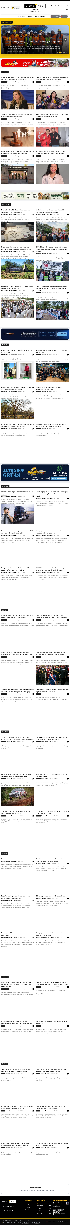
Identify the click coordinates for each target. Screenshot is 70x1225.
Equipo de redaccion (46, 863)
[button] (67, 9)
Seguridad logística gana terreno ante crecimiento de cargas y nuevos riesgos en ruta (59, 1204)
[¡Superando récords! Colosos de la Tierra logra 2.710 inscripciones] (52, 372)
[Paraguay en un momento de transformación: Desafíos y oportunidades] (52, 955)
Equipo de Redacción (12, 81)
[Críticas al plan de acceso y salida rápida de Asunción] (52, 916)
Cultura (3, 1026)
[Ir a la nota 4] (63, 52)
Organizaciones (5, 989)
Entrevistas (4, 900)
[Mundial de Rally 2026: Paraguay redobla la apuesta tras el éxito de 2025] (52, 796)
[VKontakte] (10, 1211)
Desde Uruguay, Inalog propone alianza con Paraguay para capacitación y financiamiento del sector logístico (52, 494)
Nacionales (4, 937)
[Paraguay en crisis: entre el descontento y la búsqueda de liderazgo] (17, 957)
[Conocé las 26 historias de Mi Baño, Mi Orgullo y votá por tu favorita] (17, 370)
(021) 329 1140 (26, 1222)
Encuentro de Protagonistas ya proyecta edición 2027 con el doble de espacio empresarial (34, 42)
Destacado (4, 81)
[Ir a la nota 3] (61, 52)
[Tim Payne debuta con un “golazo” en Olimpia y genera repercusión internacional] (17, 833)
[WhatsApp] (64, 6)
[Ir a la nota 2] (59, 52)
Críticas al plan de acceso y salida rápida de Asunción (52, 896)
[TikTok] (58, 6)
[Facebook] (52, 6)
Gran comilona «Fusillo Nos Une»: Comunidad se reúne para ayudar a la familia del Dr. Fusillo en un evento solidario (16, 985)
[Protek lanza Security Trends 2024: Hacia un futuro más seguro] (52, 1044)
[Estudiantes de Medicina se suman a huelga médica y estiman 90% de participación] (17, 308)
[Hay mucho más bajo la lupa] (17, 879)
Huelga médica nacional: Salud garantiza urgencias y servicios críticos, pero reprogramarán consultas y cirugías (52, 288)
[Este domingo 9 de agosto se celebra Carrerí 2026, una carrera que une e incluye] (52, 833)
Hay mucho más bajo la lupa (10, 859)
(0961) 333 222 (36, 1222)
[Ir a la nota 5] (64, 52)
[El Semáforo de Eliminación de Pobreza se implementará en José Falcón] (52, 409)
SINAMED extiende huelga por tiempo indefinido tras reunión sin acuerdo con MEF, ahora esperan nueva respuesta (52, 249)
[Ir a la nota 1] (57, 52)
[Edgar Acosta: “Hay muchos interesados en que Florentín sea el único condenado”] (17, 918)
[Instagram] (55, 6)
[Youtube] (67, 6)
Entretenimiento (40, 937)
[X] (61, 6)
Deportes (4, 741)
